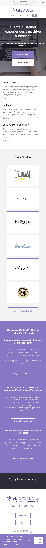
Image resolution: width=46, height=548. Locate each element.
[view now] (23, 175)
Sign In (33, 2)
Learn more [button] (14, 545)
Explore (6, 98)
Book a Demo (23, 515)
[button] (23, 54)
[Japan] (27, 4)
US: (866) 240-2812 (20, 2)
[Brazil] (21, 4)
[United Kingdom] (18, 4)
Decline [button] (29, 541)
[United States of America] (15, 4)
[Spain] (30, 4)
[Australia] (24, 4)
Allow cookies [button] (39, 541)
